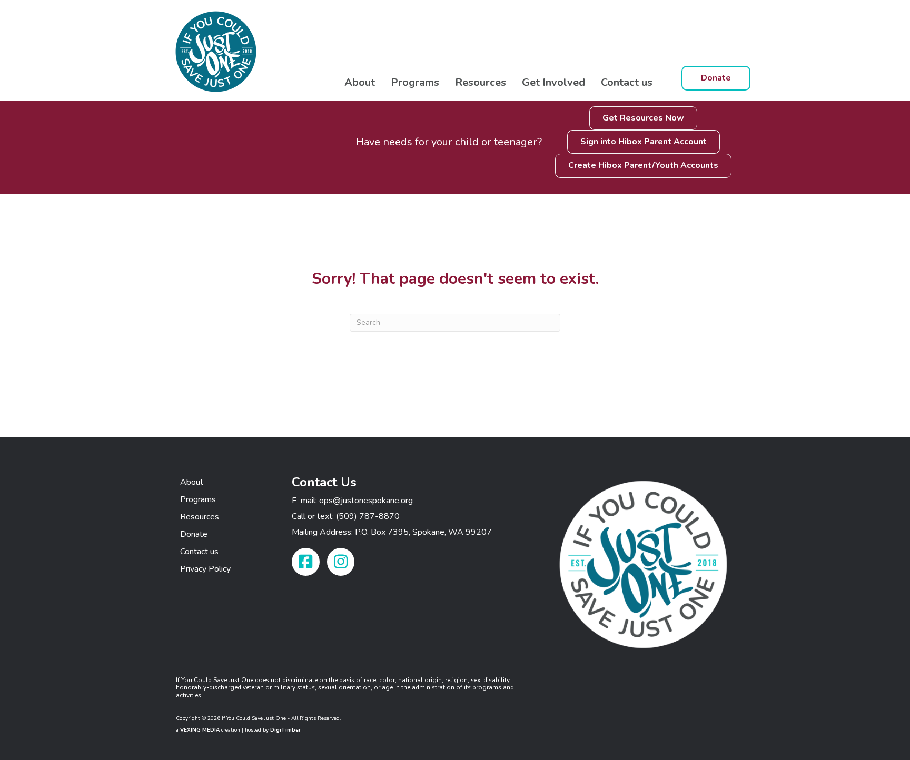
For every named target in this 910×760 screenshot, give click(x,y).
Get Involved (553, 82)
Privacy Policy (205, 569)
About (359, 82)
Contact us (626, 82)
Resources (480, 82)
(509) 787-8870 (368, 516)
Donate (193, 534)
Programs (415, 82)
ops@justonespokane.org (366, 500)
